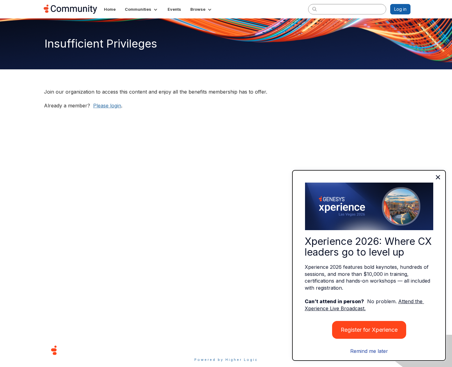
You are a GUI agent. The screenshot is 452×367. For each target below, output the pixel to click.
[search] (314, 9)
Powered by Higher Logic (226, 359)
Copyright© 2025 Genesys (96, 349)
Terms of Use (204, 349)
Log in (400, 9)
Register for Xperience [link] (369, 329)
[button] (141, 9)
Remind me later (369, 351)
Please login (107, 105)
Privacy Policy (245, 349)
